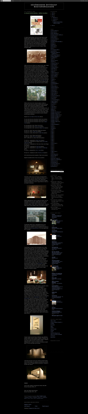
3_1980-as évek (53, 151)
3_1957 (52, 131)
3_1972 (52, 144)
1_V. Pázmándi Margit (54, 99)
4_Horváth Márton (54, 162)
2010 (53, 14)
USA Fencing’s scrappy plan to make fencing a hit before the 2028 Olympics (57, 216)
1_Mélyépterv (53, 82)
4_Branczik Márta (39, 398)
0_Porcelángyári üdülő (54, 49)
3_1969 (52, 140)
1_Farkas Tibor (53, 65)
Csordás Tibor (35, 131)
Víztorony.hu (53, 335)
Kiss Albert (31, 116)
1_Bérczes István (54, 60)
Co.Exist (53, 214)
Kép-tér (53, 300)
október (54, 20)
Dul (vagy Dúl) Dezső (35, 228)
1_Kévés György (53, 75)
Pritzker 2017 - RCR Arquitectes (57, 283)
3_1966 (52, 137)
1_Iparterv (26, 397)
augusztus (55, 17)
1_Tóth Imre (53, 98)
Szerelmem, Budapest (56, 311)
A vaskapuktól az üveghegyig (56, 278)
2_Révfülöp (52, 128)
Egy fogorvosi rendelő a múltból (57, 228)
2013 (53, 25)
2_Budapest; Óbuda (54, 118)
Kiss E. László (38, 150)
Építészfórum (53, 337)
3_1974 (52, 147)
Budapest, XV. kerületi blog (57, 273)
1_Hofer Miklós (53, 68)
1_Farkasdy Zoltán (54, 67)
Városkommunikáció (56, 260)
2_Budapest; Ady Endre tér (55, 112)
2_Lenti (52, 125)
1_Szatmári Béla (53, 91)
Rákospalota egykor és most (57, 315)
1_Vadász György (54, 101)
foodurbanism (54, 295)
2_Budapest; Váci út (54, 120)
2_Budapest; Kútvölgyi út (55, 116)
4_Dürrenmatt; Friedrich (55, 158)
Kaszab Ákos (40, 263)
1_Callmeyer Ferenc (54, 63)
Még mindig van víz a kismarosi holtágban (59, 221)
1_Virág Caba (53, 106)
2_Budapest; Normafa (54, 117)
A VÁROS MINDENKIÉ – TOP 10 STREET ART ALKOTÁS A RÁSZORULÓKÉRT (57, 262)
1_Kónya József (53, 76)
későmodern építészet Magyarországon (44, 6)
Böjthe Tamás (38, 140)
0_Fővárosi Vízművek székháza (56, 34)
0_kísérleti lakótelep (31, 396)
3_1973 (52, 146)
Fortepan (52, 327)
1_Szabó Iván (53, 90)
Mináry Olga (38, 146)
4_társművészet (53, 166)
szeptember (55, 19)
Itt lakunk (52, 330)
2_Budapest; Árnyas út (55, 113)
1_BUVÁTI (44, 396)
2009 (53, 13)
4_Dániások (53, 156)
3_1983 (52, 152)
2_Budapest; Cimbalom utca (55, 114)
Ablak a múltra (53, 320)
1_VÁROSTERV (53, 102)
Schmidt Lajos (44, 147)
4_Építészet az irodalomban (55, 159)
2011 (53, 16)
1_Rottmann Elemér (54, 87)
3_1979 (52, 150)
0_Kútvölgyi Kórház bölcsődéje (56, 41)
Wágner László (42, 127)
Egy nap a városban (55, 251)
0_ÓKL (38, 396)
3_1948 (52, 129)
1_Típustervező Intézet (55, 95)
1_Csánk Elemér (53, 64)
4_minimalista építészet (55, 163)
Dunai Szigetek (54, 219)
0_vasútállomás (53, 57)
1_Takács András (54, 93)
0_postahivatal (53, 51)
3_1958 (28, 398)
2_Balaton (52, 109)
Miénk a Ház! (54, 277)
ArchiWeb (52, 323)
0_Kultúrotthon (53, 40)
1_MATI (52, 80)
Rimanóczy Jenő (41, 152)
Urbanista (53, 307)
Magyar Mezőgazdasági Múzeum (59, 268)
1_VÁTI (52, 105)
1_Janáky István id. (54, 72)
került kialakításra (55, 285)
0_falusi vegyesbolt (54, 33)
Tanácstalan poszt (55, 258)
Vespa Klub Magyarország (55, 333)
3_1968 (52, 139)
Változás (53, 293)
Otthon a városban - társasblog (55, 282)
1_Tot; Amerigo (53, 97)
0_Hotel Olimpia (53, 36)
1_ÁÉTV (41, 396)
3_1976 (52, 148)
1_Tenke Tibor (53, 94)
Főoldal (36, 406)
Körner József (37, 126)
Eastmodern (53, 324)
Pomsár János (37, 116)
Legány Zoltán (38, 147)
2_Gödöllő (52, 122)
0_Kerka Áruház (53, 37)
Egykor (52, 326)
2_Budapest (53, 110)
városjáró (53, 257)
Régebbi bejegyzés (45, 406)
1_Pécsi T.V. (39, 397)
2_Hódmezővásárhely (54, 124)
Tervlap (52, 331)
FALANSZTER (54, 230)
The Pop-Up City (55, 247)
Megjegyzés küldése (27, 404)
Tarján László (26, 142)
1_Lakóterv (34, 397)
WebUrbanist (54, 241)
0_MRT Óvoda (53, 45)
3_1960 (34, 398)
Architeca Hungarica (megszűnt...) (56, 322)
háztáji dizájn (54, 292)
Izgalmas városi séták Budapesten (57, 231)
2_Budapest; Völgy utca (55, 121)
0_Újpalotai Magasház (54, 56)
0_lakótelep (53, 44)
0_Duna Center (53, 32)
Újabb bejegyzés (27, 406)
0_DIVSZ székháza (54, 30)
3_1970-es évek (53, 143)
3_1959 (31, 398)
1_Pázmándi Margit (54, 83)
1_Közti (30, 397)
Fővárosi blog (54, 227)
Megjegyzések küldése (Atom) (34, 408)
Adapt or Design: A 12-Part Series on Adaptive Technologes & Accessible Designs (57, 243)
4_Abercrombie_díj (54, 154)
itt (43, 363)
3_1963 (52, 136)
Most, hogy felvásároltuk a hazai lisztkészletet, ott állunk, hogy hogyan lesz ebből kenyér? (57, 253)
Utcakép (53, 234)
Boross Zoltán (45, 141)
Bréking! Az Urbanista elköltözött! (57, 308)
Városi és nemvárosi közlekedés (56, 334)
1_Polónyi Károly (53, 86)
